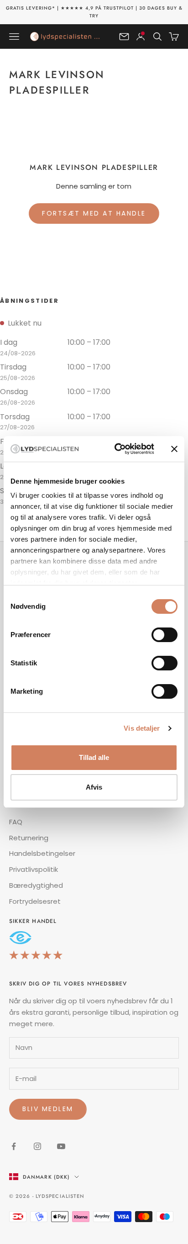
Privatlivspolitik (33, 869)
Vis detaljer (142, 728)
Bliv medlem (47, 1108)
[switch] (164, 634)
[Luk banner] (174, 449)
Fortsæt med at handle (94, 213)
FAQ (15, 822)
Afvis (94, 787)
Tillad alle (94, 757)
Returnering (28, 838)
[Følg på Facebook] (13, 1146)
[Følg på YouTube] (61, 1146)
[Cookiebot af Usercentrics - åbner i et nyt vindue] (116, 449)
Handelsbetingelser (42, 853)
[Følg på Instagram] (37, 1146)
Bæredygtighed (36, 885)
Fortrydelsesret (35, 901)
